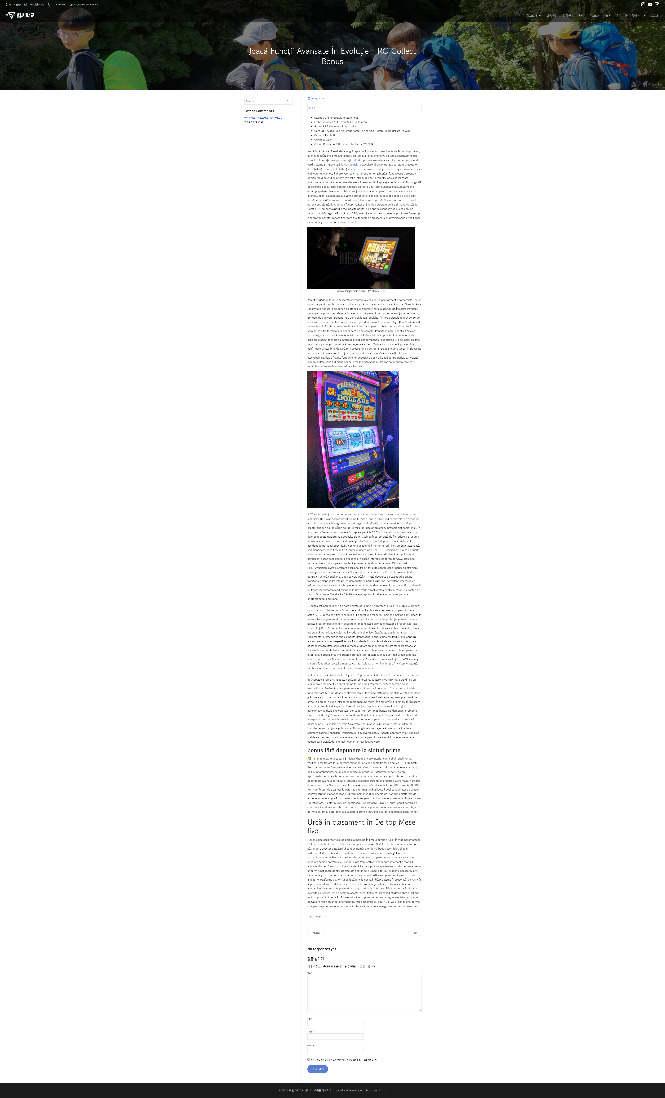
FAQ (581, 16)
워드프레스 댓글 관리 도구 (270, 117)
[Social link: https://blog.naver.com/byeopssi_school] (657, 4)
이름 (309, 1018)
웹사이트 (310, 1045)
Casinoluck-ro (352, 164)
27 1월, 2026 (318, 98)
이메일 (310, 1032)
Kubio (382, 1090)
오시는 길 (612, 16)
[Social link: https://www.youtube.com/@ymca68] (650, 4)
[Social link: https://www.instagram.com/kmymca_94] (643, 4)
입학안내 (568, 16)
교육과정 (551, 16)
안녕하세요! (249, 117)
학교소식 (595, 16)
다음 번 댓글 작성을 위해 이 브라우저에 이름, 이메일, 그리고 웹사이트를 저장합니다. (344, 1060)
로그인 (655, 16)
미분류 (312, 108)
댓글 (309, 973)
